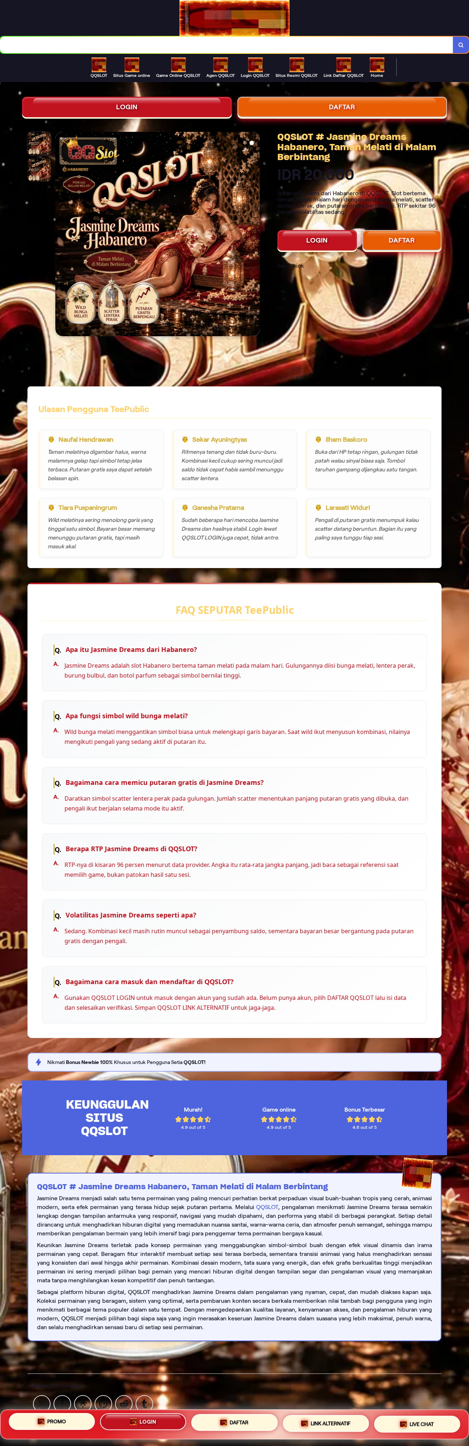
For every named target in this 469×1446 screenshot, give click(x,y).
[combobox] (226, 45)
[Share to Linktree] (83, 1403)
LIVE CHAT (422, 1422)
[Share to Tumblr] (144, 1403)
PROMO (56, 1422)
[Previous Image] (61, 235)
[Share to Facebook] (62, 1403)
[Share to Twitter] (42, 1403)
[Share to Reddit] (124, 1403)
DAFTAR (342, 107)
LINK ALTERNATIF (331, 1422)
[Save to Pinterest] (103, 1403)
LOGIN (127, 107)
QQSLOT (267, 1207)
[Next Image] (254, 235)
